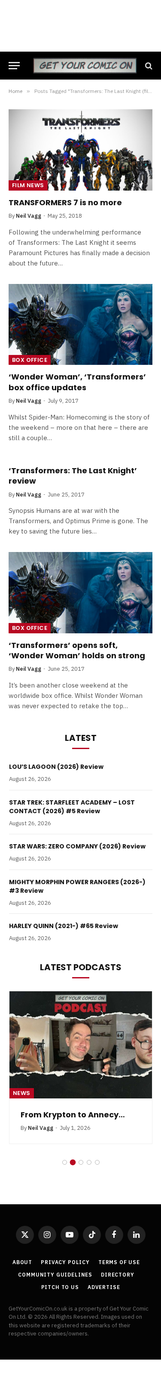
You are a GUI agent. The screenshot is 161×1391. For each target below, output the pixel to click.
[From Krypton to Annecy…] (80, 1044)
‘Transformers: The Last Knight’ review (73, 475)
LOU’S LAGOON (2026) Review (56, 766)
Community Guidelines (55, 1274)
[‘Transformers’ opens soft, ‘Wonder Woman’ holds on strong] (80, 592)
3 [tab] (81, 1162)
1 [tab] (65, 1162)
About (22, 1262)
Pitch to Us (60, 1287)
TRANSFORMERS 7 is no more (65, 202)
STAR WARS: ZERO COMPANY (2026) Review (77, 846)
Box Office (29, 360)
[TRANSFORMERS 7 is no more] (80, 149)
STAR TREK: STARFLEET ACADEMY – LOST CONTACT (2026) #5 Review (72, 806)
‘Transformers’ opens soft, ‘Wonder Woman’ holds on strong (77, 650)
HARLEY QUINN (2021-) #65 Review (63, 926)
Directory (117, 1274)
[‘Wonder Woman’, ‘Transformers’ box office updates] (80, 324)
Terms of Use (119, 1262)
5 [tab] (97, 1162)
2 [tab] (73, 1162)
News (21, 1093)
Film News (28, 185)
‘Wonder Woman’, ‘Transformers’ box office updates (77, 381)
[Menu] (14, 65)
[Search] (147, 65)
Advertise (104, 1287)
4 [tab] (89, 1162)
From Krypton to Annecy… (73, 1114)
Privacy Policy (65, 1262)
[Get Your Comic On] (85, 66)
